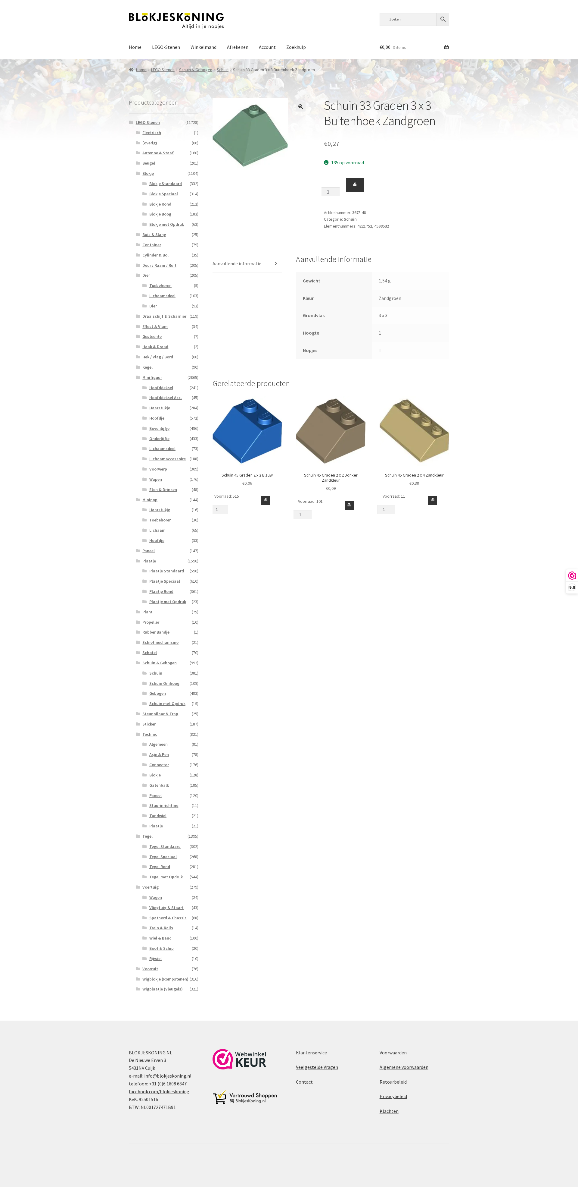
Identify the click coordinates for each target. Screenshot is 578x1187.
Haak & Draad (155, 346)
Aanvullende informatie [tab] (237, 263)
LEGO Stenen (163, 69)
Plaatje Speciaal (164, 581)
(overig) (149, 143)
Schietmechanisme (160, 642)
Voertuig (150, 887)
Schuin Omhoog (164, 683)
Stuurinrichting (164, 805)
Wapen (155, 479)
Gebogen (157, 693)
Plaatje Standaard (166, 571)
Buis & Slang (154, 234)
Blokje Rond (160, 204)
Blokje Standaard (165, 183)
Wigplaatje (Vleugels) (162, 989)
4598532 (381, 226)
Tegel (147, 836)
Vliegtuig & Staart (166, 907)
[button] (301, 107)
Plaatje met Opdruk (167, 601)
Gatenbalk (159, 785)
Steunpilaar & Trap (160, 713)
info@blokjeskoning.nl (167, 1076)
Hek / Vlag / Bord (157, 357)
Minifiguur (152, 377)
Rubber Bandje (155, 632)
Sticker (149, 724)
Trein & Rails (161, 927)
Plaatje (149, 561)
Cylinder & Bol (155, 255)
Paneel (148, 550)
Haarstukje (159, 408)
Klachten (389, 1111)
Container (151, 244)
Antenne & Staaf (158, 153)
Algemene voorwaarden (404, 1067)
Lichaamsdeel (162, 295)
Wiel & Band (160, 938)
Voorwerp (158, 469)
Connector (159, 764)
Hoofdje (156, 418)
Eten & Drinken (163, 489)
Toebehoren (160, 285)
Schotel (149, 652)
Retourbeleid (393, 1082)
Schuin (222, 69)
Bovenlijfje (159, 428)
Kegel (147, 367)
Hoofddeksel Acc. (165, 397)
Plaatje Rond (161, 591)
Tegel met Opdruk (166, 877)
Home (135, 47)
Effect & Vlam (155, 326)
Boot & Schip (161, 948)
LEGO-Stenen (166, 47)
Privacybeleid (393, 1096)
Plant (147, 612)
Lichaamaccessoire (167, 458)
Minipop (149, 499)
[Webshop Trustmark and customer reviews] (239, 1059)
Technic (149, 734)
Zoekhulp (296, 47)
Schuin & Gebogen (195, 69)
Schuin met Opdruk (167, 703)
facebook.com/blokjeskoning (159, 1091)
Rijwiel (155, 958)
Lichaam (157, 530)
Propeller (150, 622)
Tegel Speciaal (163, 856)
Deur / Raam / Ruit (159, 265)
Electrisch (151, 132)
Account (267, 47)
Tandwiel (157, 815)
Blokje (148, 173)
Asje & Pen (159, 754)
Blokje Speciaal (163, 194)
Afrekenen (237, 47)
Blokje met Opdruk (166, 224)
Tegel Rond (159, 866)
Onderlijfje (159, 438)
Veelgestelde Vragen (317, 1067)
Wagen (155, 897)
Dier (146, 275)
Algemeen (158, 744)
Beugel (148, 163)
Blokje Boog (160, 214)
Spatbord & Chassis (168, 918)
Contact (304, 1082)
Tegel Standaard (165, 846)
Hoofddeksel (161, 387)
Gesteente (152, 336)
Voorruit (150, 968)
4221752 (364, 226)
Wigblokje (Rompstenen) (165, 979)
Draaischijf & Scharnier (164, 316)
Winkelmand (203, 47)
